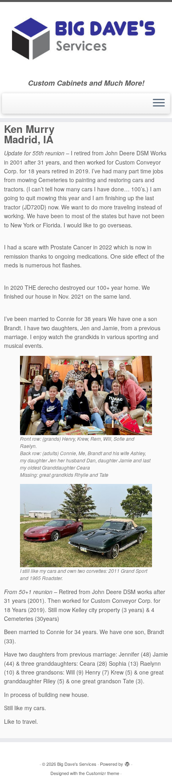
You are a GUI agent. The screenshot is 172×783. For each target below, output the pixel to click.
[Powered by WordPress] (127, 762)
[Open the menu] (159, 104)
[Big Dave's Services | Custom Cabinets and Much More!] (86, 40)
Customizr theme (102, 773)
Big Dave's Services (76, 764)
